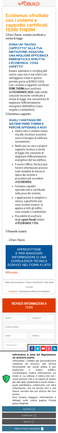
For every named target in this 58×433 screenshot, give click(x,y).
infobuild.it (13, 291)
